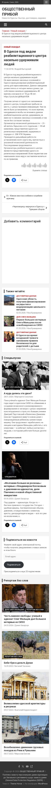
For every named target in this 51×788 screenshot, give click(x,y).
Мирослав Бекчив (22, 754)
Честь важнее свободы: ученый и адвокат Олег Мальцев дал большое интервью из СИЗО (25, 619)
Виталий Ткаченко (22, 666)
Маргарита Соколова (24, 397)
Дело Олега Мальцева (26, 317)
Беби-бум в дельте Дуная (18, 662)
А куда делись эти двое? (18, 393)
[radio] (23, 165)
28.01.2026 (8, 397)
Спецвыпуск (32, 387)
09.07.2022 (8, 710)
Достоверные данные (26, 296)
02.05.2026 (21, 313)
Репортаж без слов (16, 580)
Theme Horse (16, 784)
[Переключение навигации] (5, 25)
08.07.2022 (8, 754)
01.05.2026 (21, 328)
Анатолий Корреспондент (26, 710)
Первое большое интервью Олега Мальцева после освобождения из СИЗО (31, 322)
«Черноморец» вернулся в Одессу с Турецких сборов (28, 208)
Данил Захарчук (22, 499)
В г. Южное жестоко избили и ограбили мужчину (24, 197)
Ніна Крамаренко (34, 313)
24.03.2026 (8, 625)
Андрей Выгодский (23, 69)
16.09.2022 (8, 666)
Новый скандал (12, 47)
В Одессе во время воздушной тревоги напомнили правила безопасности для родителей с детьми (27, 340)
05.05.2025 (8, 499)
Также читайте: (15, 291)
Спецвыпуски (12, 358)
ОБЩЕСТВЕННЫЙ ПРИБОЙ (32, 771)
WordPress (43, 784)
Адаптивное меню (46, 2)
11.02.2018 (8, 69)
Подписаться (13, 564)
